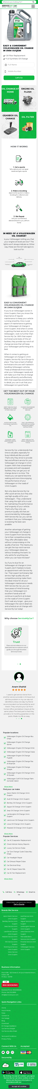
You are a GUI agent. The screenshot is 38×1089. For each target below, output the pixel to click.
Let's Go (19, 78)
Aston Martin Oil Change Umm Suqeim (18, 794)
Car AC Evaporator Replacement (19, 840)
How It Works (6, 1010)
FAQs (3, 1013)
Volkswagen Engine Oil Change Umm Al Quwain (21, 774)
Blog (3, 1021)
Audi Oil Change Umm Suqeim (18, 799)
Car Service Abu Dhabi (9, 1031)
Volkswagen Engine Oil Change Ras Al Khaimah (20, 762)
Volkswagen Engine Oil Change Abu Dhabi (20, 737)
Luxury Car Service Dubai (16, 848)
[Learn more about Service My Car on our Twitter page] (3, 1052)
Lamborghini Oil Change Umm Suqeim (18, 815)
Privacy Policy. (27, 1082)
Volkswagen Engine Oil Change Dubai (21, 752)
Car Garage (5, 1018)
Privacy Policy (6, 1039)
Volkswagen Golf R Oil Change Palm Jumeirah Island (20, 780)
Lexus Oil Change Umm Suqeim (19, 824)
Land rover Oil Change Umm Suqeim (20, 820)
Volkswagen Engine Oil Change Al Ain (21, 748)
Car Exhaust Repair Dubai (16, 861)
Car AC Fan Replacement (16, 873)
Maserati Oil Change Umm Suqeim (20, 828)
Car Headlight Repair (14, 858)
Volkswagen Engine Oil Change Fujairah (18, 757)
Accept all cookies (19, 1086)
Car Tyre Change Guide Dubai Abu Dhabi (19, 853)
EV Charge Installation (9, 1026)
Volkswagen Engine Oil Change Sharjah (18, 768)
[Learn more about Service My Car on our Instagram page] (12, 1052)
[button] (17, 664)
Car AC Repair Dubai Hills (16, 869)
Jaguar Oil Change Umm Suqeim (19, 807)
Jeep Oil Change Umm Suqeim (18, 811)
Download (5, 1023)
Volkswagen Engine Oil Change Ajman (18, 743)
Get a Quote (19, 904)
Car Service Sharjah (8, 1028)
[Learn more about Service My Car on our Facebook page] (7, 1052)
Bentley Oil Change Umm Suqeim (19, 803)
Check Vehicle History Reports (18, 844)
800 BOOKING (10, 984)
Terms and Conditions (9, 1036)
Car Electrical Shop (14, 865)
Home (4, 1008)
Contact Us (5, 1015)
